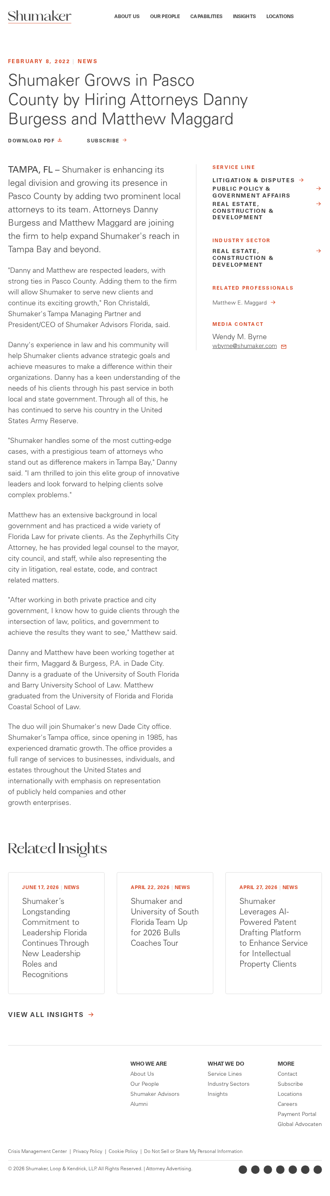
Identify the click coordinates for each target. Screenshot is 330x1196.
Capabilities (206, 16)
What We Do (226, 1064)
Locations (280, 16)
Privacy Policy (87, 1151)
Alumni (139, 1104)
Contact (287, 1074)
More (286, 1064)
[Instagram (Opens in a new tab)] (280, 1169)
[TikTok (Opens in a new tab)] (318, 1169)
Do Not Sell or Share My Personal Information (193, 1151)
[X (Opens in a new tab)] (255, 1169)
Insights (244, 16)
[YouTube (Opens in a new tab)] (293, 1169)
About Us (127, 16)
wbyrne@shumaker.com (244, 347)
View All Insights (46, 1015)
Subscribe (290, 1084)
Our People (165, 16)
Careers (287, 1104)
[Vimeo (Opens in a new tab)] (305, 1169)
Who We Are (148, 1064)
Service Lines (225, 1074)
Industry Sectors (229, 1084)
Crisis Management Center (37, 1151)
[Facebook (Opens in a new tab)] (268, 1169)
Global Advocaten (300, 1125)
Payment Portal (297, 1115)
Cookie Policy (123, 1151)
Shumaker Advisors (154, 1094)
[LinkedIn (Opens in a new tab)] (243, 1169)
